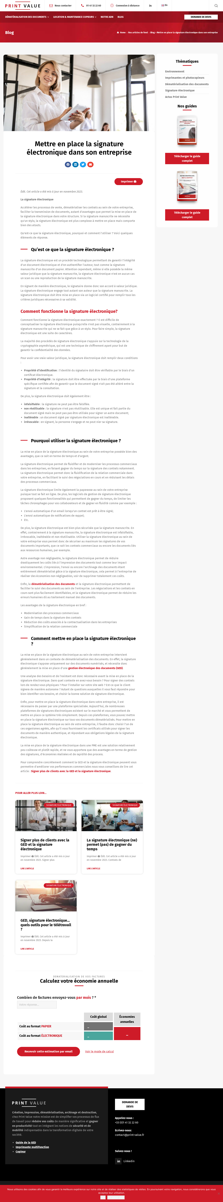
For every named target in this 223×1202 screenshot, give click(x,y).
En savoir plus (116, 1197)
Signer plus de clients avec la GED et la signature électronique (71, 771)
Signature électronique (180, 90)
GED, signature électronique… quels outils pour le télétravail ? (46, 924)
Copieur (21, 1151)
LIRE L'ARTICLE (27, 868)
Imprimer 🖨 (128, 181)
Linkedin (129, 1161)
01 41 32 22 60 (93, 5)
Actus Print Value (176, 97)
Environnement (174, 71)
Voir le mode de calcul (99, 1051)
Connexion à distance (128, 5)
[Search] (215, 5)
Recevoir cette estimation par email (48, 1051)
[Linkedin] (150, 5)
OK (103, 1197)
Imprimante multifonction (32, 1147)
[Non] (218, 1193)
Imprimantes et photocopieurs (184, 77)
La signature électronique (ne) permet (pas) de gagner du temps (112, 844)
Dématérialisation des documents (187, 84)
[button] (68, 164)
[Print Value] (22, 5)
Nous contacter (63, 5)
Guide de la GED (26, 1142)
